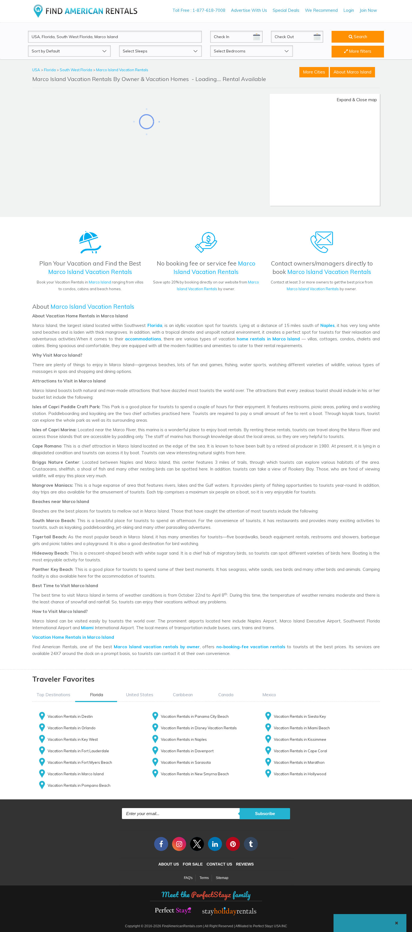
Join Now (368, 10)
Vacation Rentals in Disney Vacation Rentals (199, 728)
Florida (50, 70)
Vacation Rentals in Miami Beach (302, 728)
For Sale (193, 864)
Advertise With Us (249, 10)
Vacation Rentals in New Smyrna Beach (195, 774)
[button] (53, 694)
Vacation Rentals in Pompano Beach (79, 785)
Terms (204, 878)
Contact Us (219, 864)
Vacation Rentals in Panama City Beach (195, 716)
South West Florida (76, 70)
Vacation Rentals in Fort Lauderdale (78, 751)
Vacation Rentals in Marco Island (76, 774)
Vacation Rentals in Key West (73, 739)
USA (36, 70)
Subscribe (265, 813)
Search (360, 36)
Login (348, 10)
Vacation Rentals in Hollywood (300, 774)
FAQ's (188, 878)
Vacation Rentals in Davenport (187, 751)
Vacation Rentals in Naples (184, 739)
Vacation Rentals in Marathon (299, 762)
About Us (168, 864)
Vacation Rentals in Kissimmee (300, 739)
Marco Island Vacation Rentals (122, 70)
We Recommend (321, 10)
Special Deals (286, 10)
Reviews (245, 864)
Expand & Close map (357, 99)
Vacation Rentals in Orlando (72, 728)
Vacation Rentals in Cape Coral (300, 751)
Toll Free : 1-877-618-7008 (198, 10)
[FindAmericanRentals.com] (86, 10)
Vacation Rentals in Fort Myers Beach (80, 762)
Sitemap (222, 878)
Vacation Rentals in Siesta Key (300, 716)
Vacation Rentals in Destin (70, 716)
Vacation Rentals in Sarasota (186, 762)
